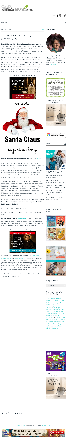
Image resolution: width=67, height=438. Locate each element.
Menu (5, 22)
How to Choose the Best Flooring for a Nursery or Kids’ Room (55, 192)
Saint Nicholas (22, 219)
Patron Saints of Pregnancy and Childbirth (55, 303)
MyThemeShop (46, 425)
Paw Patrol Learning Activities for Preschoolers (55, 315)
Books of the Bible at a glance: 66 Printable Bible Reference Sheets (55, 311)
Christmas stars (19, 258)
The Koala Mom (21, 425)
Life (2, 29)
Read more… (55, 64)
